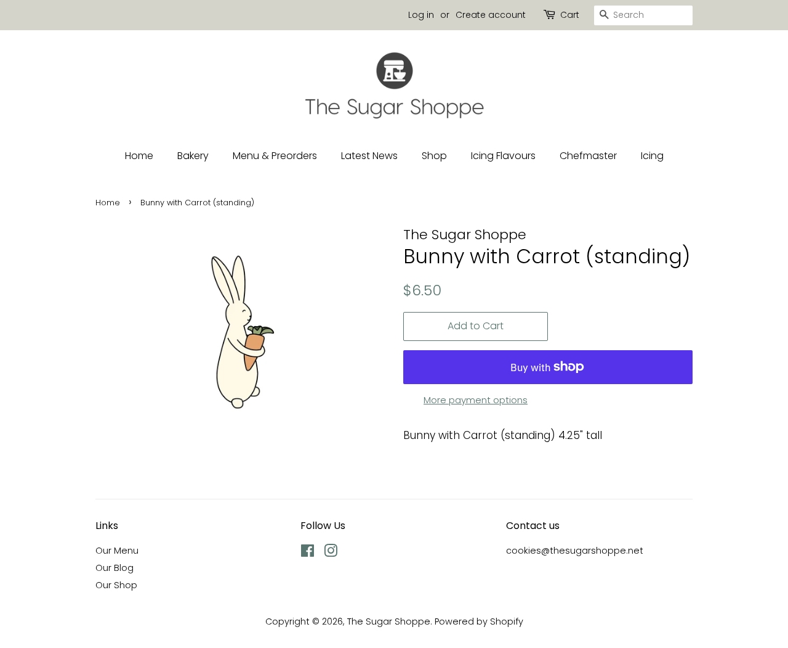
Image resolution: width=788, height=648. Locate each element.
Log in (421, 15)
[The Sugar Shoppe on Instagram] (330, 553)
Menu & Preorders (275, 156)
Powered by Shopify (479, 621)
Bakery (193, 156)
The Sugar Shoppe (388, 621)
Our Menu (117, 550)
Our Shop (116, 585)
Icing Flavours (503, 156)
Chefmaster (588, 156)
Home (139, 156)
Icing (652, 156)
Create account (491, 15)
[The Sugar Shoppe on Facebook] (307, 553)
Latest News (369, 156)
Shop (434, 156)
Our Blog (114, 568)
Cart (569, 15)
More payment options (476, 399)
